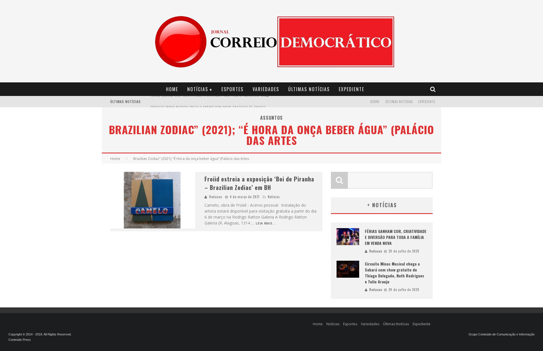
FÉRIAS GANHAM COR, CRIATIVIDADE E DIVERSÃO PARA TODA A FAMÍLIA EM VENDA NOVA (395, 237)
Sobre (375, 101)
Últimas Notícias (309, 89)
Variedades (266, 89)
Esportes (232, 89)
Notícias (197, 89)
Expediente (351, 89)
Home (172, 89)
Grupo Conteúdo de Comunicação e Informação (502, 334)
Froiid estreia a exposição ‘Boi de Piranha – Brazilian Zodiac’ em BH (259, 183)
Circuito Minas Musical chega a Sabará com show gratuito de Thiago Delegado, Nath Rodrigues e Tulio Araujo (243, 102)
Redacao (215, 196)
